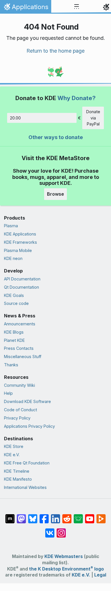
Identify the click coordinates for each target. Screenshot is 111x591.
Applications (25, 8)
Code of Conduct (20, 409)
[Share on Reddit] (66, 515)
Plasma (11, 225)
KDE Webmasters (63, 556)
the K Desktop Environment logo (66, 569)
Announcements (19, 323)
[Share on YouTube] (89, 515)
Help (8, 393)
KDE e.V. (12, 454)
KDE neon (13, 258)
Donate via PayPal (93, 117)
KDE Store (13, 446)
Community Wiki (19, 385)
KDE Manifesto (18, 479)
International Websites (25, 487)
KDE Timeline (16, 471)
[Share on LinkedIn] (55, 515)
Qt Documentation (21, 287)
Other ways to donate (55, 137)
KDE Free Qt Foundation (27, 462)
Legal (100, 575)
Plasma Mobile (18, 250)
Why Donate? (76, 98)
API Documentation (22, 278)
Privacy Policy (17, 418)
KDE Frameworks (20, 242)
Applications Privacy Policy (29, 426)
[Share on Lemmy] (78, 515)
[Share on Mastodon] (21, 515)
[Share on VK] (49, 530)
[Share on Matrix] (10, 515)
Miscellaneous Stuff (22, 356)
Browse (55, 194)
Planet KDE (14, 340)
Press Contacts (19, 348)
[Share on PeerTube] (101, 515)
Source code (16, 303)
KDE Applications (20, 234)
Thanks (11, 364)
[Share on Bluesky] (32, 515)
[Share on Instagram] (61, 530)
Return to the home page (55, 51)
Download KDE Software (27, 401)
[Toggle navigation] (76, 7)
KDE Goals (14, 295)
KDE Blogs (14, 332)
